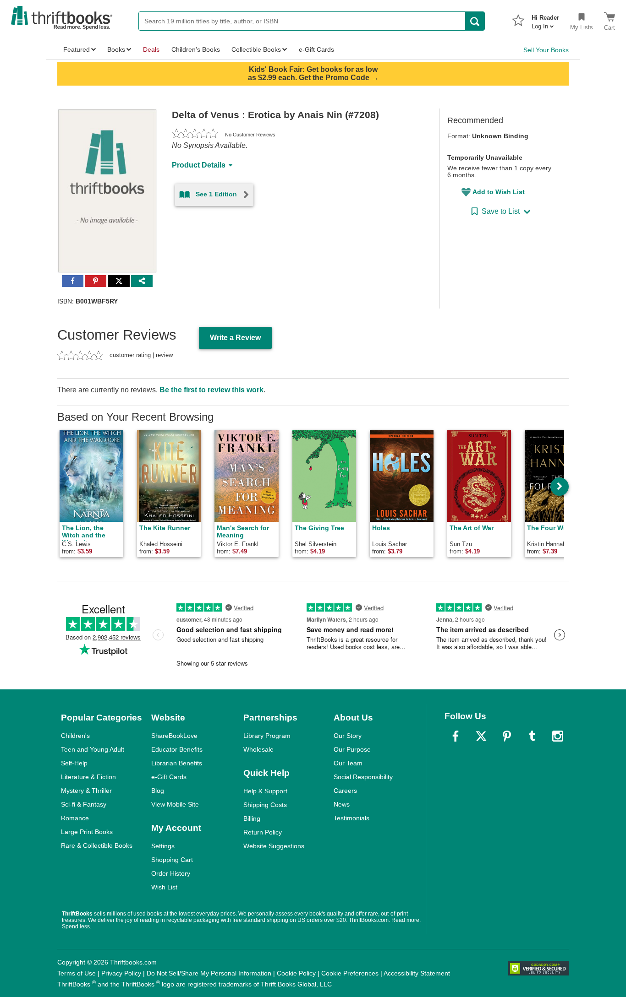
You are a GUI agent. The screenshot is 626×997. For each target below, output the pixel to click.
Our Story (348, 735)
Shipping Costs (265, 804)
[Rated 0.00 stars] (195, 135)
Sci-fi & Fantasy (83, 804)
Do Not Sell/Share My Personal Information (209, 973)
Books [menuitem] (116, 49)
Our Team (348, 763)
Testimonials (351, 818)
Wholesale (258, 749)
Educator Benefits (177, 749)
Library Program (267, 735)
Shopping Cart (172, 859)
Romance (75, 818)
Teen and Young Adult (92, 749)
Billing (251, 818)
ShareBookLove (174, 735)
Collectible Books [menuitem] (256, 49)
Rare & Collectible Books (96, 845)
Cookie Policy (296, 973)
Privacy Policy (121, 973)
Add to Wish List (498, 191)
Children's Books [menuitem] (195, 49)
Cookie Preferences (350, 973)
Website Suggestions (273, 846)
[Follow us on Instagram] (558, 736)
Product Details (198, 165)
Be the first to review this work (211, 390)
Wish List (164, 887)
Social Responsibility (363, 776)
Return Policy (262, 832)
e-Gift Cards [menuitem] (316, 49)
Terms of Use (76, 973)
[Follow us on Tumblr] (532, 736)
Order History (170, 873)
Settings (163, 846)
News (342, 804)
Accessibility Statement (417, 973)
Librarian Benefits (176, 763)
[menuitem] (545, 19)
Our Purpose (352, 749)
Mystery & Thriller (86, 790)
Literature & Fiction (88, 776)
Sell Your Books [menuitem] (546, 50)
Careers (345, 790)
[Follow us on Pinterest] (507, 736)
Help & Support (265, 791)
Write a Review (235, 337)
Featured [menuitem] (76, 49)
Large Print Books (87, 831)
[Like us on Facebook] (456, 736)
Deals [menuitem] (151, 49)
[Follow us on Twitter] (481, 736)
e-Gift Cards (169, 776)
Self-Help (74, 763)
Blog (157, 790)
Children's (75, 735)
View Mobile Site (175, 804)
